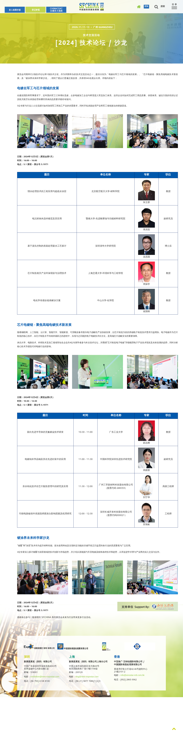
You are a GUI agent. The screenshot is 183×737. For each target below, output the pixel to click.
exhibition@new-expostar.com (44, 677)
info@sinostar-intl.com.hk (132, 675)
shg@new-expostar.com (86, 677)
